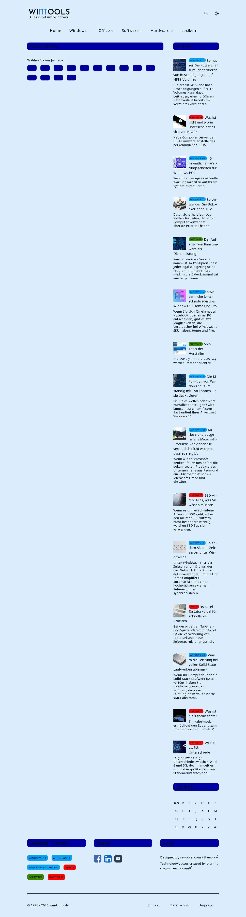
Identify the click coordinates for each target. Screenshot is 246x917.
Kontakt (154, 905)
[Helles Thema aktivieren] (217, 13)
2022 (84, 68)
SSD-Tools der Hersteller (200, 349)
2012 (71, 77)
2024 (58, 68)
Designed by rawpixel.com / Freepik (187, 857)
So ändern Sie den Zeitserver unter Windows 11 (195, 550)
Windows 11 (37, 857)
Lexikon (188, 30)
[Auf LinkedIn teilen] (108, 859)
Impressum (208, 905)
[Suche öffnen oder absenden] (206, 13)
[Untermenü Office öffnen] (112, 30)
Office (104, 30)
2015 (32, 77)
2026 (32, 68)
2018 (137, 68)
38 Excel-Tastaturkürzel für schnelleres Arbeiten (195, 613)
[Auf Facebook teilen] (97, 859)
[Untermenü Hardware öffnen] (171, 30)
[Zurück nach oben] (238, 909)
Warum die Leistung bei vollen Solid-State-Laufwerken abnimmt (195, 662)
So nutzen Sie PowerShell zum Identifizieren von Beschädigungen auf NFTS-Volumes (195, 70)
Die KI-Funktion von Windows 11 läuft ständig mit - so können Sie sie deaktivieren (195, 386)
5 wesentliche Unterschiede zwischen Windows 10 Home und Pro (195, 298)
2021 (97, 68)
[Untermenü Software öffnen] (141, 30)
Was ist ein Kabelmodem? (203, 713)
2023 (71, 68)
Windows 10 (62, 857)
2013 (58, 77)
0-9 (176, 802)
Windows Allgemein (43, 867)
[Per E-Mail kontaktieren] (118, 859)
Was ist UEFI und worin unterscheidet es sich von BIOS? (194, 124)
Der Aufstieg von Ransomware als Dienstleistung (195, 246)
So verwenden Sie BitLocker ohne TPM (203, 204)
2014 (45, 77)
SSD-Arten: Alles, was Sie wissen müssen (203, 500)
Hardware (160, 30)
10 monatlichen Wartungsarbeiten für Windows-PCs (195, 165)
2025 (45, 68)
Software (130, 30)
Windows (78, 30)
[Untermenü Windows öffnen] (88, 30)
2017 (150, 68)
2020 (110, 68)
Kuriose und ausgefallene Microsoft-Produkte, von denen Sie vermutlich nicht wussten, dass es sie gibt (195, 441)
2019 (124, 68)
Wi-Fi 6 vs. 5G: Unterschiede (202, 748)
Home (55, 30)
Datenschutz (180, 905)
